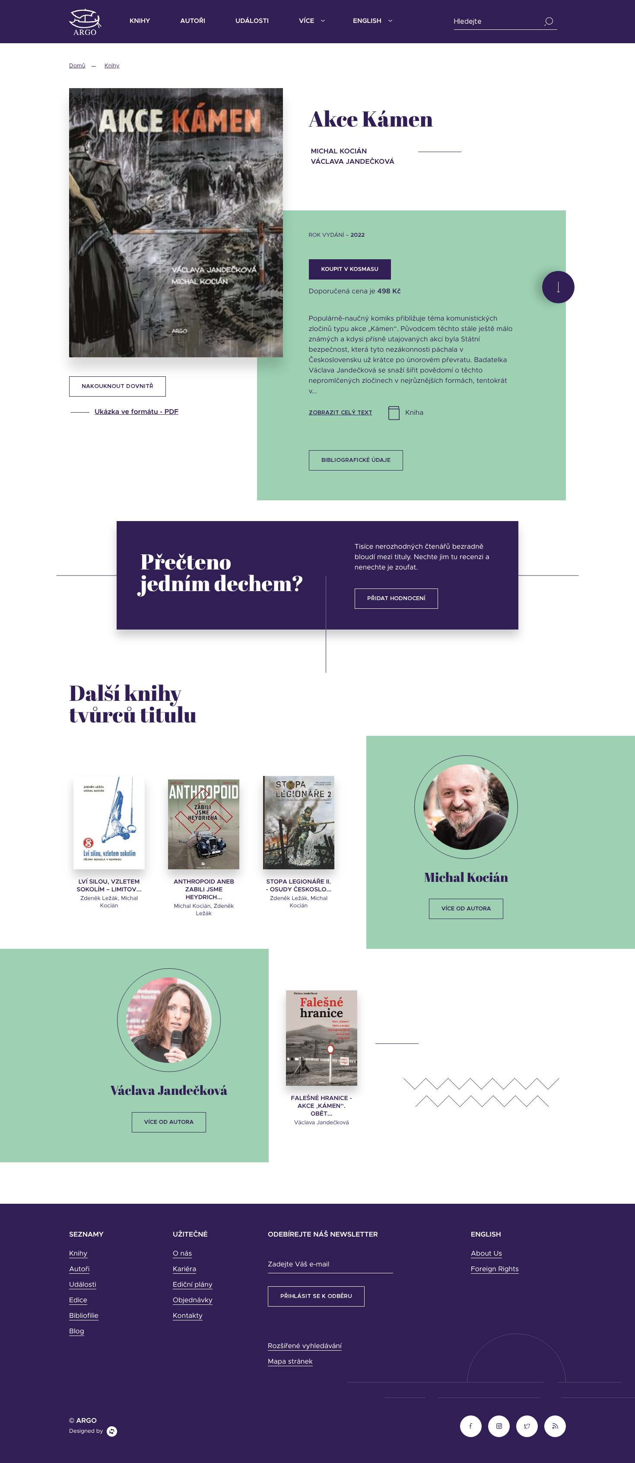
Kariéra (184, 1269)
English (367, 21)
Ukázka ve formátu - (136, 412)
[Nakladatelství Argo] (85, 22)
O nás (182, 1253)
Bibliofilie (83, 1316)
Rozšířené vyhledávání (305, 1346)
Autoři (192, 21)
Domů (77, 66)
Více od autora (466, 909)
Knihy (140, 21)
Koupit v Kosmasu (349, 269)
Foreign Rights (495, 1269)
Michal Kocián (466, 877)
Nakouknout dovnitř (117, 386)
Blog (76, 1331)
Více (306, 21)
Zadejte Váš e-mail (298, 1264)
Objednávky (193, 1300)
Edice (78, 1300)
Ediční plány (193, 1285)
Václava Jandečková (169, 1090)
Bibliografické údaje (356, 460)
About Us (486, 1253)
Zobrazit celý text (340, 413)
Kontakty (188, 1316)
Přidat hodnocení (396, 598)
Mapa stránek (290, 1361)
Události (252, 21)
